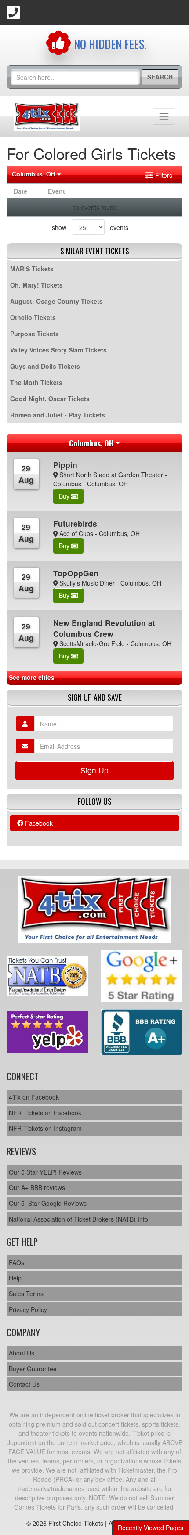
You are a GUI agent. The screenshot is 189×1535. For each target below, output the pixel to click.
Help (15, 1277)
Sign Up (94, 770)
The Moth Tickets (36, 382)
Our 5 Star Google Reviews (48, 1203)
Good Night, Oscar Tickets (50, 398)
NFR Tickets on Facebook (45, 1112)
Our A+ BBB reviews (37, 1187)
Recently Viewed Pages (150, 1527)
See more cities (32, 677)
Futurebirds (75, 523)
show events (90, 227)
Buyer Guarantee (33, 1368)
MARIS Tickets (32, 268)
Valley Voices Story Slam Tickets (58, 349)
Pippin (65, 464)
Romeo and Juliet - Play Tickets (57, 414)
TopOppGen (75, 573)
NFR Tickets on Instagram (45, 1128)
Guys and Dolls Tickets (45, 366)
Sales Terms (26, 1293)
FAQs (16, 1262)
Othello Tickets (33, 317)
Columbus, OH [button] (34, 173)
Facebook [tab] (38, 823)
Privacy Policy (28, 1309)
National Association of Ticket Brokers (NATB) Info (78, 1219)
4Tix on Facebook (34, 1097)
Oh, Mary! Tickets (36, 284)
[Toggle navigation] (164, 116)
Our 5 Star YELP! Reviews (45, 1172)
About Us (21, 1352)
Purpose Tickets (34, 333)
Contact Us (24, 1384)
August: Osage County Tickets (56, 301)
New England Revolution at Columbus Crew (104, 628)
